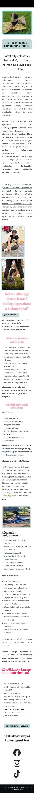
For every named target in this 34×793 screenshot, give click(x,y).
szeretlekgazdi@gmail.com (14, 709)
